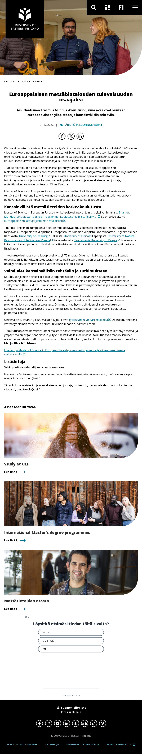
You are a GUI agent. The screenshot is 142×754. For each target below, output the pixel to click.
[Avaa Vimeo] (102, 723)
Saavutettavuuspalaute (22, 744)
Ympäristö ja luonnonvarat (81, 125)
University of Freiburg (33, 236)
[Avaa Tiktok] (93, 723)
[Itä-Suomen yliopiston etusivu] (25, 19)
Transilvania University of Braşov (95, 240)
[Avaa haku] (93, 7)
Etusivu (9, 81)
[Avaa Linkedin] (66, 723)
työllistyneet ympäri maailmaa (88, 320)
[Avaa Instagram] (48, 723)
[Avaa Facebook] (39, 723)
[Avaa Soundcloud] (84, 723)
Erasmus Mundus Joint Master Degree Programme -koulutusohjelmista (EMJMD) (67, 215)
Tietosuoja (52, 744)
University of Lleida (76, 236)
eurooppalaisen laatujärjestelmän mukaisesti (33, 221)
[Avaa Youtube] (57, 723)
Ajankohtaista (33, 81)
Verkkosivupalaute (122, 745)
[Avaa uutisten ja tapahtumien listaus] (107, 7)
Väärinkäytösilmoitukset (82, 744)
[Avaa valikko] (135, 7)
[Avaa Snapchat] (75, 723)
